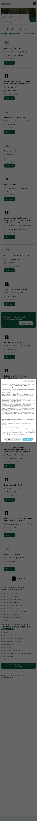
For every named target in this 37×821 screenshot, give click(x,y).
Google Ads (28, 419)
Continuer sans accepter (29, 380)
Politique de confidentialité (26, 432)
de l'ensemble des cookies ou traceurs (14, 394)
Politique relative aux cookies (15, 434)
